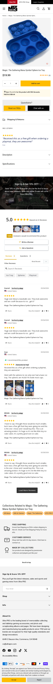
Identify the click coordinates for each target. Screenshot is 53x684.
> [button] (27, 490)
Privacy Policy (44, 668)
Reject (39, 680)
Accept (13, 680)
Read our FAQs (17, 108)
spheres (21, 275)
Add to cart (35, 83)
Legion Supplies (38, 2)
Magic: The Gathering (34, 513)
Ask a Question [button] (27, 248)
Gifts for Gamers (18, 513)
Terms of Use (32, 668)
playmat (33, 275)
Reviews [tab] (9, 256)
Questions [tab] (24, 256)
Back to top (26, 562)
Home (4, 15)
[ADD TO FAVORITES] (47, 63)
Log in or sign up (9, 94)
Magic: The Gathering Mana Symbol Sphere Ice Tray (22, 15)
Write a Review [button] (27, 242)
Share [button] (9, 311)
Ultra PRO (12, 2)
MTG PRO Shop (24, 2)
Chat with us (39, 108)
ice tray (9, 275)
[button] (49, 8)
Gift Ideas (7, 513)
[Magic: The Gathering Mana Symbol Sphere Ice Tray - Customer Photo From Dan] (17, 228)
